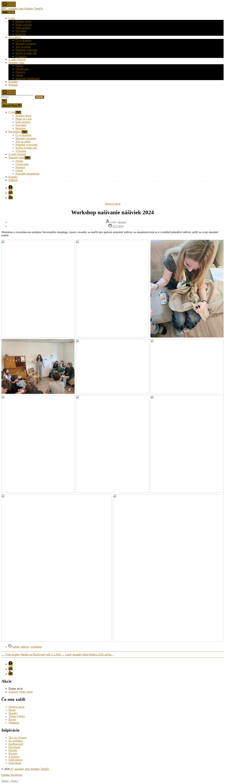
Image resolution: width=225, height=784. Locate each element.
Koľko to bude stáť (26, 53)
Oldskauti (13, 722)
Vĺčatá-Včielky (16, 716)
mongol (122, 222)
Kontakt (12, 81)
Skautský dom (16, 62)
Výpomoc (21, 56)
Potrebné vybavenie (26, 49)
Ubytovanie (21, 68)
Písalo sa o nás (23, 24)
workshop (36, 646)
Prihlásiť (13, 84)
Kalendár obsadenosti (27, 78)
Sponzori (20, 34)
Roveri (12, 719)
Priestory (20, 72)
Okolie (19, 75)
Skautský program (25, 43)
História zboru (23, 21)
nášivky (25, 646)
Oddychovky (15, 759)
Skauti (11, 709)
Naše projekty (23, 27)
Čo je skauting (23, 40)
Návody (12, 750)
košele (15, 646)
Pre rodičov (14, 37)
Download (14, 747)
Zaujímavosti (15, 743)
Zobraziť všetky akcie (20, 691)
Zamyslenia (14, 762)
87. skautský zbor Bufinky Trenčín (30, 768)
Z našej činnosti (17, 59)
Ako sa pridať (23, 46)
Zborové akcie (113, 203)
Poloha (19, 65)
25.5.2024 (118, 226)
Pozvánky (21, 30)
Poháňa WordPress (11, 774)
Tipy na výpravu (17, 737)
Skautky (13, 713)
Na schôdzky (15, 740)
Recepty (13, 753)
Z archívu (13, 756)
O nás (11, 18)
